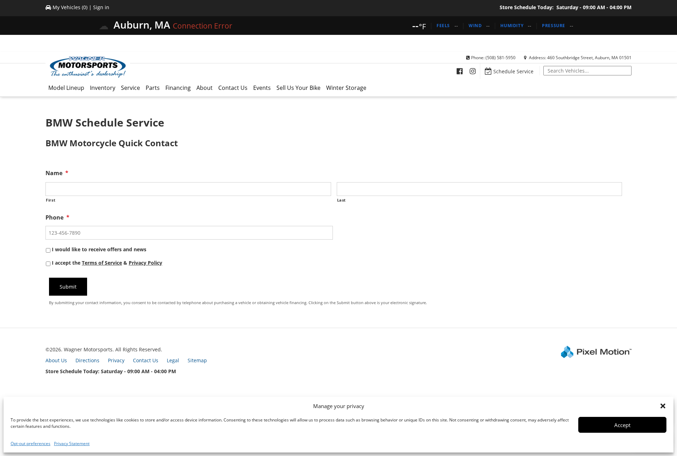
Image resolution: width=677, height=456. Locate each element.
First (50, 200)
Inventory (102, 88)
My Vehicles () (70, 7)
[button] (662, 405)
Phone (57, 217)
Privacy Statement (72, 443)
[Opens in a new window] (459, 71)
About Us (56, 360)
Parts (153, 88)
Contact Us (233, 88)
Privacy (116, 360)
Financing (178, 88)
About (204, 88)
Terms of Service (102, 262)
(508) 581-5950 (501, 58)
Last (341, 200)
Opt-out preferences (30, 443)
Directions (87, 360)
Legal (173, 360)
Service (130, 88)
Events (262, 88)
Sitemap (197, 360)
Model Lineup (66, 88)
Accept (622, 425)
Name (56, 173)
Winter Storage (346, 88)
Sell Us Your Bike (298, 88)
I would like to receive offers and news (99, 249)
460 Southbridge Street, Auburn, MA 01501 (589, 58)
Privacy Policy (145, 262)
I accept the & (107, 262)
